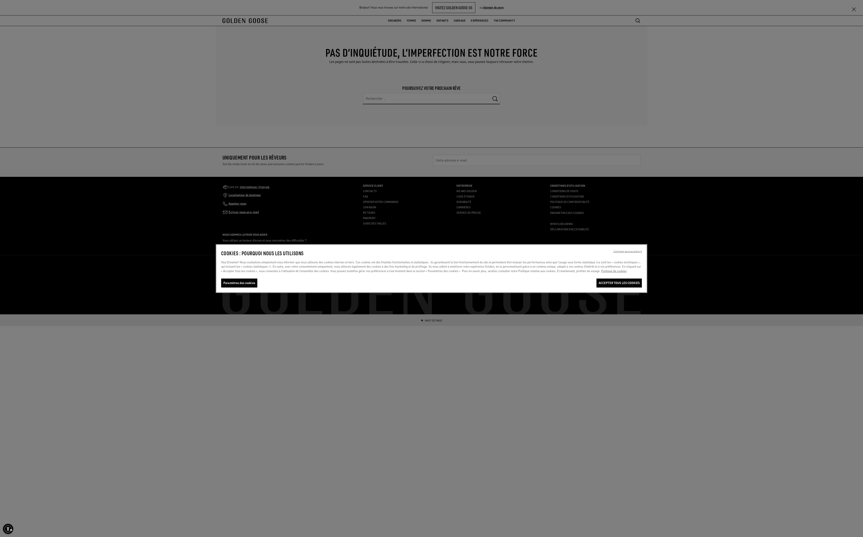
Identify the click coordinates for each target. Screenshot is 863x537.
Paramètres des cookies (239, 283)
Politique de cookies (614, 271)
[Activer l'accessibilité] (8, 529)
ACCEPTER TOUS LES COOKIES (619, 283)
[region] (431, 268)
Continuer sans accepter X (627, 251)
